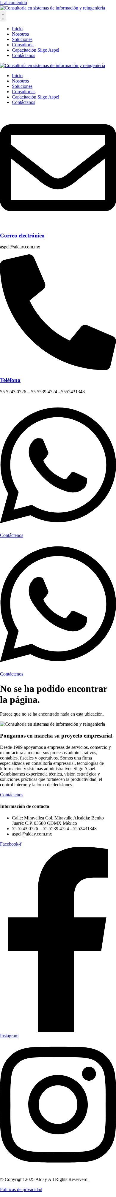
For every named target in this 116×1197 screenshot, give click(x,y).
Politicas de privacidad (21, 1189)
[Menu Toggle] (3, 16)
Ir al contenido (13, 2)
